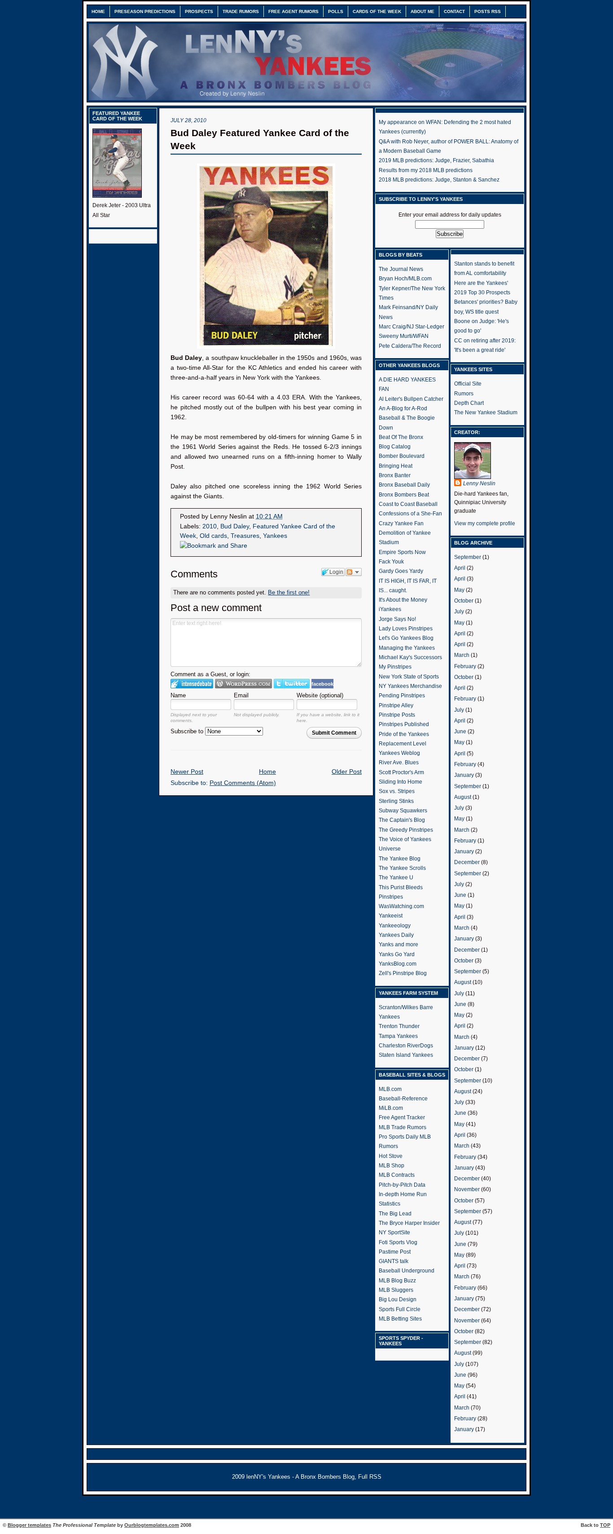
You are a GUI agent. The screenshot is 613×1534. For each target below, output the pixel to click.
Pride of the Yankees (404, 734)
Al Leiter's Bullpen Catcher (411, 399)
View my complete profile (484, 523)
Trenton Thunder (399, 1026)
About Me (422, 11)
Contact (454, 11)
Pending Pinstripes (402, 695)
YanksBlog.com (397, 964)
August (462, 797)
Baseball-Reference (403, 1098)
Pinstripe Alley (396, 705)
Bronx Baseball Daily (404, 485)
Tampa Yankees (398, 1036)
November (467, 1189)
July (459, 611)
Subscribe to (188, 731)
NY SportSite (394, 1232)
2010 (209, 526)
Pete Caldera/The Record (410, 346)
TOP (605, 1525)
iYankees (390, 609)
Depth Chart (469, 403)
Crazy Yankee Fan (401, 523)
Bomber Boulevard (402, 456)
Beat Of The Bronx (401, 437)
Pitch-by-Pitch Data (402, 1185)
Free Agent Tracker (402, 1117)
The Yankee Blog (399, 859)
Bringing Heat (395, 466)
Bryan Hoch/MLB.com (405, 278)
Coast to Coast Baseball (408, 504)
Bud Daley (234, 526)
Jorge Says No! (397, 619)
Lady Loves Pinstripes (406, 628)
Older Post (347, 771)
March (461, 655)
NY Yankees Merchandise (410, 686)
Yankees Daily (396, 935)
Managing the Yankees (407, 648)
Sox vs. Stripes (397, 791)
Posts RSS (487, 11)
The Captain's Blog (402, 820)
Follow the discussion (354, 572)
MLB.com (390, 1089)
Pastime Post (395, 1252)
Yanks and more (398, 944)
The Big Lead (395, 1213)
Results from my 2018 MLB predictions (426, 170)
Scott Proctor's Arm (401, 772)
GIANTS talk (393, 1261)
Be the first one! (289, 592)
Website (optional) (320, 695)
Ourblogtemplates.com (151, 1525)
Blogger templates (29, 1525)
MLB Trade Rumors (402, 1127)
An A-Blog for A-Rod (403, 408)
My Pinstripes (395, 667)
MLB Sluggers (396, 1290)
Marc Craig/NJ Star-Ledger (411, 327)
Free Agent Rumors (293, 11)
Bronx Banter (395, 475)
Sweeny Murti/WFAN (404, 336)
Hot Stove (391, 1156)
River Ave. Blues (399, 762)
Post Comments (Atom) (243, 783)
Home (98, 11)
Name (178, 695)
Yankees (275, 535)
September (467, 557)
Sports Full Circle (399, 1309)
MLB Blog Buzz (397, 1280)
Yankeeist (391, 916)
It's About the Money (403, 600)
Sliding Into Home (400, 782)
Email (241, 695)
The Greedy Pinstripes (406, 830)
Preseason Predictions (144, 11)
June (460, 731)
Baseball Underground (406, 1271)
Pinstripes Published (404, 724)
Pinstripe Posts (397, 715)
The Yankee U (396, 877)
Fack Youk (391, 562)
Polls (335, 11)
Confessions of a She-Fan (410, 513)
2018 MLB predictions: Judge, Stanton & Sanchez (439, 180)
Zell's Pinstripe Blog (403, 973)
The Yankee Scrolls (402, 868)
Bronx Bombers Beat (404, 495)
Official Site (468, 384)
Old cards (213, 535)
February (465, 666)
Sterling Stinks (396, 801)
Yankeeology (395, 925)
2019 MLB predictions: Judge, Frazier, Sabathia (436, 160)
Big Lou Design (397, 1299)
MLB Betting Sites (400, 1319)
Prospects (199, 11)
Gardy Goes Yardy (401, 571)
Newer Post (187, 771)
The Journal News (401, 269)
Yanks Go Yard (397, 954)
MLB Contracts (397, 1175)
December (467, 862)
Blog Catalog (395, 446)
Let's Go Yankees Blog (406, 638)
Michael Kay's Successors (410, 657)
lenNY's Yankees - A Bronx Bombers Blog (300, 1477)
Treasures (245, 535)
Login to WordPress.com (243, 683)
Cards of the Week (377, 11)
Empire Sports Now (402, 552)
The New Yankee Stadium (485, 412)
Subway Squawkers (403, 810)
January (464, 775)
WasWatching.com (401, 906)
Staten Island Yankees (406, 1055)
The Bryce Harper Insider (409, 1223)
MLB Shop (391, 1165)
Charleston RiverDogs (406, 1045)
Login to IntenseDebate (192, 683)
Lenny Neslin (479, 483)
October (463, 601)
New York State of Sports (409, 677)
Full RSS (369, 1477)
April (459, 568)
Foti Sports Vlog (398, 1242)
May (459, 590)
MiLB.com (391, 1108)
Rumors (463, 393)
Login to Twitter (292, 683)
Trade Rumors (241, 11)
